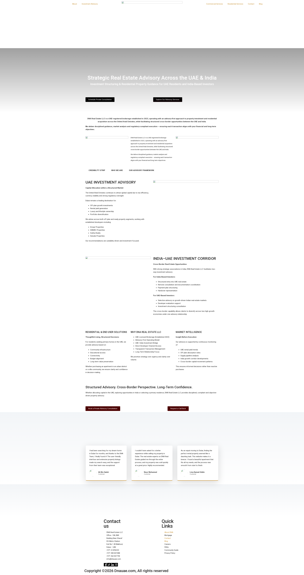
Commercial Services (214, 4)
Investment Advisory (90, 4)
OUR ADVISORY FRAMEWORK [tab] (141, 170)
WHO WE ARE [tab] (117, 170)
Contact (251, 4)
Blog (260, 4)
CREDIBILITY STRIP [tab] (97, 170)
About (74, 4)
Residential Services (235, 4)
